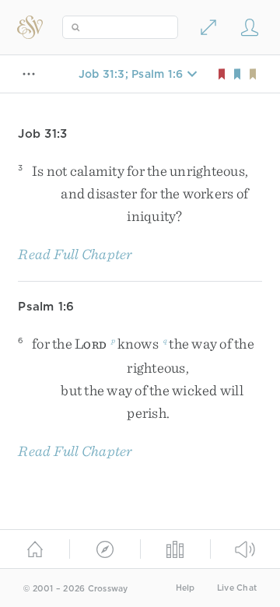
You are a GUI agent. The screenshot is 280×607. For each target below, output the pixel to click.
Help (185, 588)
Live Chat (237, 588)
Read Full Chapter (75, 254)
